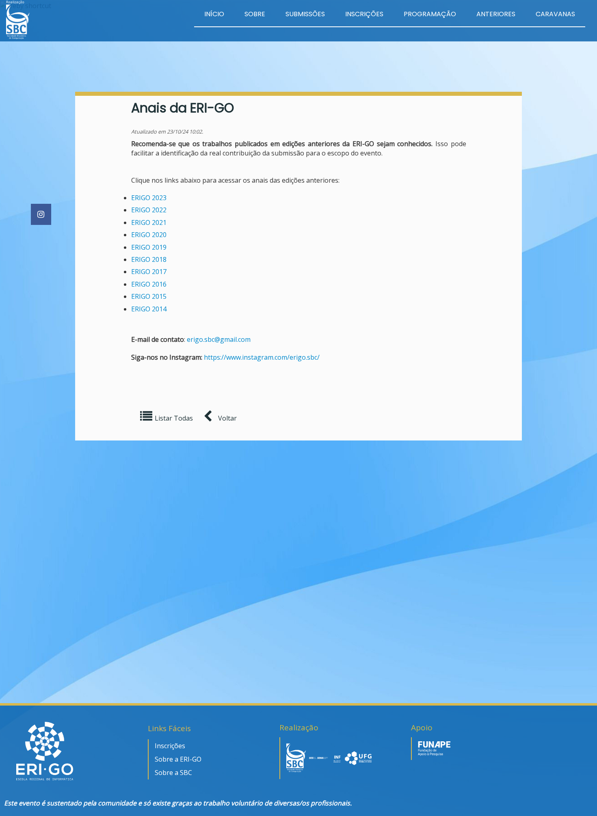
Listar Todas (174, 418)
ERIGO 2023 (149, 197)
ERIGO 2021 (149, 222)
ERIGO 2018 (149, 259)
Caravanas (555, 14)
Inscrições (364, 14)
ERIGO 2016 (149, 284)
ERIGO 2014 (149, 308)
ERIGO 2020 (149, 234)
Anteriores (495, 14)
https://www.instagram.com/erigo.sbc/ (262, 357)
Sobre (254, 14)
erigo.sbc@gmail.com (219, 339)
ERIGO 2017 (149, 271)
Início (214, 14)
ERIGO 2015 (149, 296)
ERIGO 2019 (149, 247)
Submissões (305, 14)
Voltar (226, 418)
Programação (430, 14)
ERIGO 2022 (149, 209)
